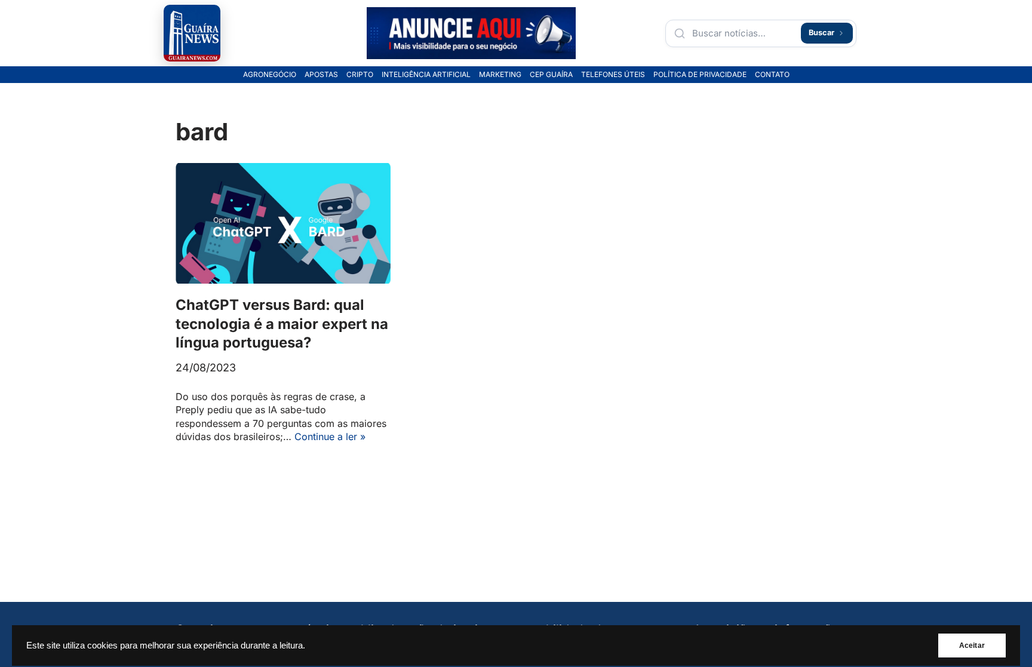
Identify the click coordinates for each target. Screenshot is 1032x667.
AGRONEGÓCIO (269, 74)
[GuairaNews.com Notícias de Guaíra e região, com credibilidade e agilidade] (192, 33)
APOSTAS (321, 74)
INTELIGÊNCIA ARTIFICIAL (426, 74)
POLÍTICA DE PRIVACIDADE (700, 74)
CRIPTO (359, 74)
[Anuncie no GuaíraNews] (471, 33)
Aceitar (972, 645)
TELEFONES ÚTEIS (613, 74)
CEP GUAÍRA (551, 74)
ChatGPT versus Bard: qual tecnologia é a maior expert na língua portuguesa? (282, 323)
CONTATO (772, 74)
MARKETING (500, 74)
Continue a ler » (330, 436)
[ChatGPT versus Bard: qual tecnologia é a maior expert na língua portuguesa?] (283, 223)
